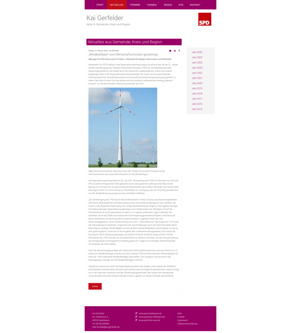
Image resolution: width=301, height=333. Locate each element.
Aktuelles (116, 4)
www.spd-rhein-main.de (149, 320)
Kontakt (195, 4)
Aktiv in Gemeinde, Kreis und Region (108, 24)
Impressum (182, 320)
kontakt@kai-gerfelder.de (108, 327)
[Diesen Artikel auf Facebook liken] (179, 51)
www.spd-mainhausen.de (150, 313)
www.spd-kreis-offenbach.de (152, 316)
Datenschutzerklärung (187, 323)
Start (100, 4)
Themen (151, 4)
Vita (180, 4)
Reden (168, 4)
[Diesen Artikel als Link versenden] (170, 51)
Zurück (95, 286)
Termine (135, 4)
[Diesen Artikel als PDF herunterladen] (175, 51)
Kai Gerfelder (104, 18)
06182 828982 (102, 323)
